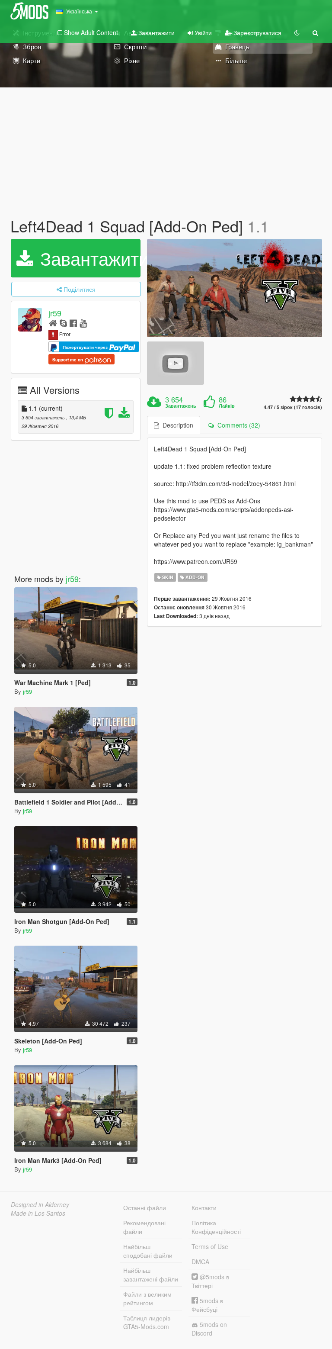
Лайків (227, 406)
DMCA (200, 1261)
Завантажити (156, 32)
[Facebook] (73, 322)
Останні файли (144, 1207)
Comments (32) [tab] (237, 425)
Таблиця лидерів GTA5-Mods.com (146, 1322)
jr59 (54, 313)
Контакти (204, 1207)
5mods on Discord (209, 1328)
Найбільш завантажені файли (150, 1274)
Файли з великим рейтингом (147, 1298)
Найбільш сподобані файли (147, 1250)
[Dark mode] (297, 32)
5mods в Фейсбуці (207, 1305)
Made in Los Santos (38, 1213)
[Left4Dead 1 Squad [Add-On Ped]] (234, 288)
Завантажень (180, 406)
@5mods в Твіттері (210, 1281)
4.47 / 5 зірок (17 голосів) (293, 407)
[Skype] (63, 322)
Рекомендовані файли (144, 1227)
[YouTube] (83, 322)
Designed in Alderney (40, 1204)
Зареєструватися (256, 32)
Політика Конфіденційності (216, 1227)
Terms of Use (210, 1246)
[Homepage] (52, 322)
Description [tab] (176, 425)
